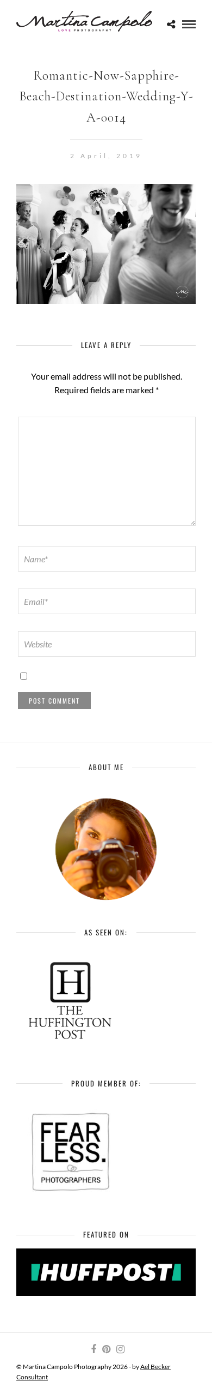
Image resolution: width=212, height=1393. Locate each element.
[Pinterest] (106, 1349)
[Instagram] (120, 1349)
